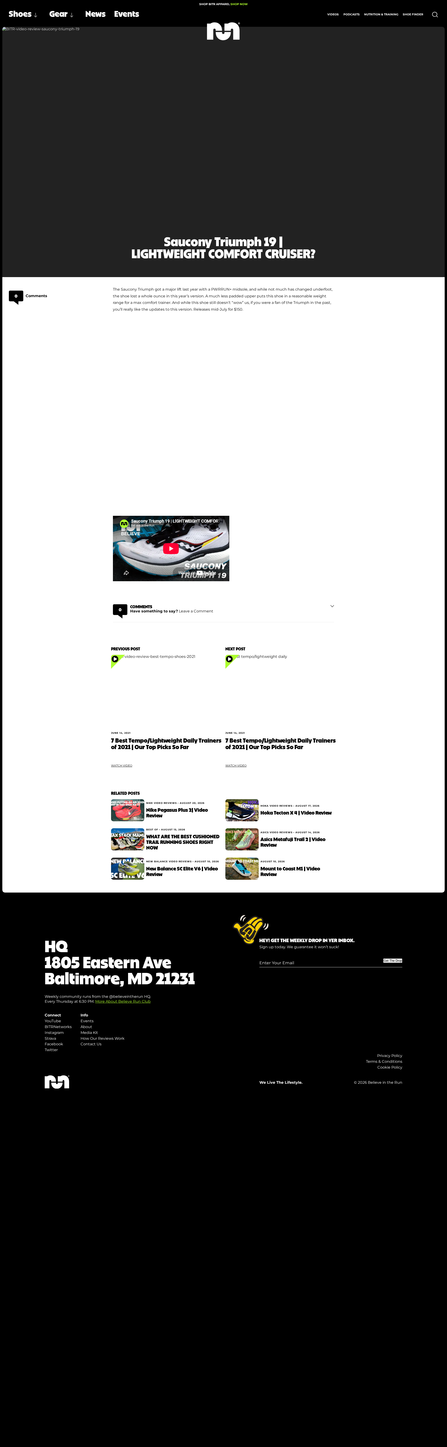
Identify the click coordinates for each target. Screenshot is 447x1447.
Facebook (54, 1044)
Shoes (20, 13)
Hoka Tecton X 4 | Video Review (296, 812)
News (95, 13)
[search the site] (435, 14)
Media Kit (89, 1032)
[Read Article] (166, 691)
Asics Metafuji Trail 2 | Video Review (293, 842)
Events (126, 13)
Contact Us (91, 1044)
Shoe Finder (413, 14)
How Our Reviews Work (103, 1038)
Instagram (54, 1032)
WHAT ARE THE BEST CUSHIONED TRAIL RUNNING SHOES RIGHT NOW (183, 842)
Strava (50, 1038)
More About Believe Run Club (123, 1001)
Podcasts (351, 14)
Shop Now (239, 4)
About (86, 1027)
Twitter (51, 1050)
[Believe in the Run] (223, 31)
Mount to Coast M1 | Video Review (290, 871)
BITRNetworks (58, 1027)
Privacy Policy (389, 1055)
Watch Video (121, 765)
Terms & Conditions (384, 1061)
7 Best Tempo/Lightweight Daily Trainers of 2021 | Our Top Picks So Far (166, 743)
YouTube (53, 1021)
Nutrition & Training (381, 14)
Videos (333, 14)
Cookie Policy (389, 1067)
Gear (58, 13)
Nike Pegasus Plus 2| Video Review (177, 812)
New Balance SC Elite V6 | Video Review (182, 871)
